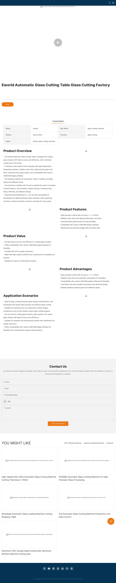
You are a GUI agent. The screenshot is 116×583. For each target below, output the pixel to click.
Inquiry (8, 104)
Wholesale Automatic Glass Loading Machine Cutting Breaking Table (27, 515)
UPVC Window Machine (73, 443)
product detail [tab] (58, 121)
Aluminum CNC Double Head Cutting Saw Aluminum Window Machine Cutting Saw (26, 552)
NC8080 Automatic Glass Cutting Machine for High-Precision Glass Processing (84, 478)
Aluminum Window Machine (94, 443)
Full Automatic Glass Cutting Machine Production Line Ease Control (84, 515)
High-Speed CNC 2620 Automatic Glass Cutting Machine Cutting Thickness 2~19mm (29, 478)
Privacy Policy (77, 579)
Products (109, 443)
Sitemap (68, 579)
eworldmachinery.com (55, 579)
